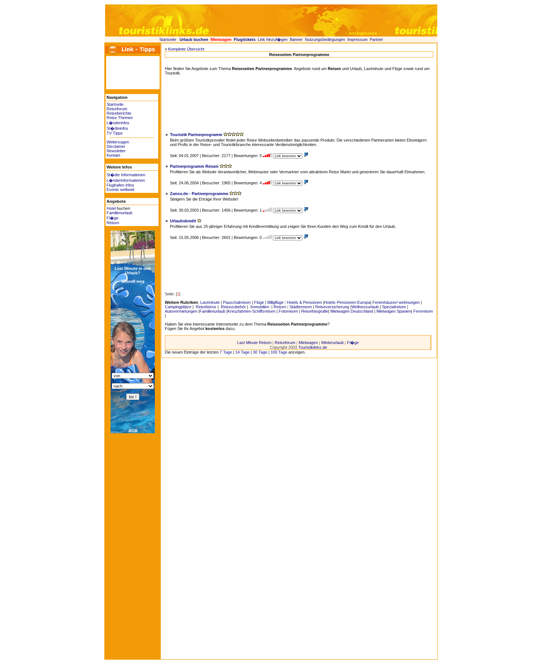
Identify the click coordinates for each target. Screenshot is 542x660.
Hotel (111, 208)
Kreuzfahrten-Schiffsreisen (251, 311)
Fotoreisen (288, 311)
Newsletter (116, 151)
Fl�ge (112, 218)
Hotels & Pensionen (304, 302)
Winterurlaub (332, 342)
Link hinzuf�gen (273, 39)
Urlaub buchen (194, 39)
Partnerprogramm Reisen (194, 166)
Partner (376, 39)
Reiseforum (117, 109)
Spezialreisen (394, 307)
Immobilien (259, 307)
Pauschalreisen (237, 302)
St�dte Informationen (126, 175)
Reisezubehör (233, 307)
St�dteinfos (117, 128)
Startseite (167, 39)
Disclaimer (116, 146)
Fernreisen (423, 311)
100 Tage (279, 352)
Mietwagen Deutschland (351, 311)
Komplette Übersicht (186, 49)
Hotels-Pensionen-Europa (347, 302)
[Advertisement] (128, 72)
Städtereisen (300, 307)
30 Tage (260, 352)
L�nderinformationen (126, 180)
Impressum (357, 39)
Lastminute (210, 302)
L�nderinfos (118, 123)
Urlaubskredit (183, 221)
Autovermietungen (181, 311)
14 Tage (242, 352)
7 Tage (226, 352)
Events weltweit (120, 189)
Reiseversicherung (332, 307)
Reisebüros (205, 307)
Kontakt (113, 155)
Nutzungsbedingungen (325, 39)
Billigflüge (275, 302)
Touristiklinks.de (312, 347)
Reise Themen (120, 117)
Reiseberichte (119, 113)
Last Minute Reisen (254, 342)
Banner (296, 39)
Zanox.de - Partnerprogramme (199, 193)
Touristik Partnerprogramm (196, 134)
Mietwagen (308, 342)
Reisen (113, 222)
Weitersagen (118, 142)
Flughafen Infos (120, 185)
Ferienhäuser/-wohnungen (396, 302)
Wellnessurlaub (365, 307)
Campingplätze (178, 307)
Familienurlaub (119, 213)
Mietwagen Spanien (393, 311)
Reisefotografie (314, 311)
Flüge (259, 302)
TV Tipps (115, 133)
